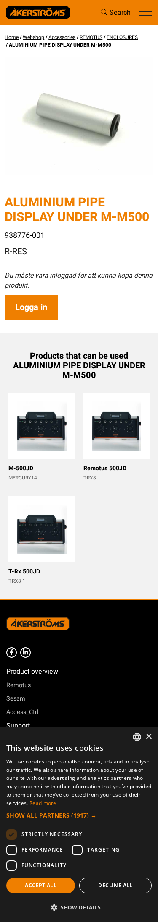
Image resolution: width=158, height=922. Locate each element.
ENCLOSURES (122, 37)
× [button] (148, 737)
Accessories (61, 37)
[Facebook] (11, 652)
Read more (42, 803)
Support (18, 726)
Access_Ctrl (22, 712)
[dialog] (79, 824)
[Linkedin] (25, 652)
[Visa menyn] (145, 12)
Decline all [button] (115, 885)
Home (12, 37)
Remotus (18, 685)
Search (120, 13)
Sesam (15, 698)
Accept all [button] (40, 885)
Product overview (32, 672)
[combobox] (137, 737)
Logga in (31, 307)
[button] (79, 815)
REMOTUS (91, 37)
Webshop (33, 37)
